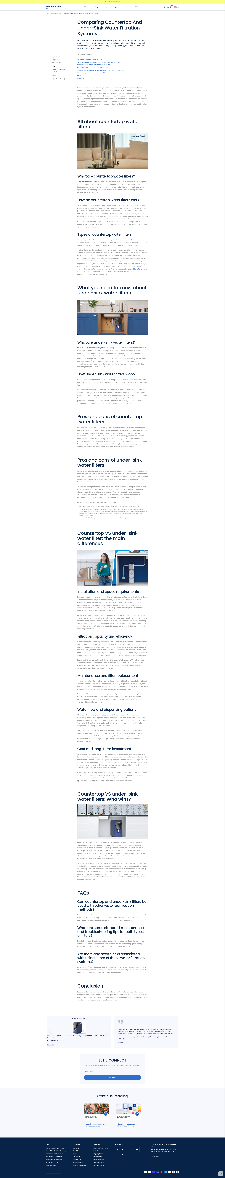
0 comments (59, 62)
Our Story (76, 1148)
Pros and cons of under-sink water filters (93, 67)
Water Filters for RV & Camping (56, 1151)
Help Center (97, 1151)
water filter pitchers (135, 269)
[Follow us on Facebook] (117, 1149)
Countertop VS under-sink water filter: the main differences (100, 70)
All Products (87, 7)
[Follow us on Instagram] (127, 1149)
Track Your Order (51, 1165)
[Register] (177, 1156)
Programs (107, 7)
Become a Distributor (80, 1165)
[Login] (168, 7)
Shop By (97, 7)
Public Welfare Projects (101, 1148)
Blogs (74, 1154)
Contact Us (76, 1156)
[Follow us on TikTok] (117, 1154)
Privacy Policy (98, 1156)
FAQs (79, 75)
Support (116, 7)
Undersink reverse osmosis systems (91, 348)
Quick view (50, 1045)
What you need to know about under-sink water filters (98, 62)
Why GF (75, 1151)
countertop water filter (88, 182)
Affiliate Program (78, 1162)
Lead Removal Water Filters (55, 1154)
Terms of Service (99, 1165)
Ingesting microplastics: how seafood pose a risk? (96, 1125)
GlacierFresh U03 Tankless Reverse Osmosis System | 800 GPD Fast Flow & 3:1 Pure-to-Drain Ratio (78, 1037)
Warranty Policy (99, 1162)
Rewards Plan (77, 1159)
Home (47, 13)
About (125, 7)
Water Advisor (135, 7)
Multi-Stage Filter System (54, 1159)
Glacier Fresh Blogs (55, 13)
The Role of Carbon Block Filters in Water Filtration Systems (126, 1126)
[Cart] (171, 7)
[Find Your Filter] (165, 7)
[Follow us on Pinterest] (132, 1149)
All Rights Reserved (81, 1172)
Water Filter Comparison (54, 1156)
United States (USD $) (53, 1172)
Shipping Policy (98, 1154)
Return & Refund (99, 1159)
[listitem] (53, 79)
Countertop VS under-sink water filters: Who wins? (97, 73)
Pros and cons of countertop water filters (93, 65)
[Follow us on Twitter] (122, 1149)
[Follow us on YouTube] (137, 1149)
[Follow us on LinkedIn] (122, 1154)
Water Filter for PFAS (52, 1162)
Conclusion (81, 78)
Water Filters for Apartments (55, 1148)
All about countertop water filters (90, 59)
